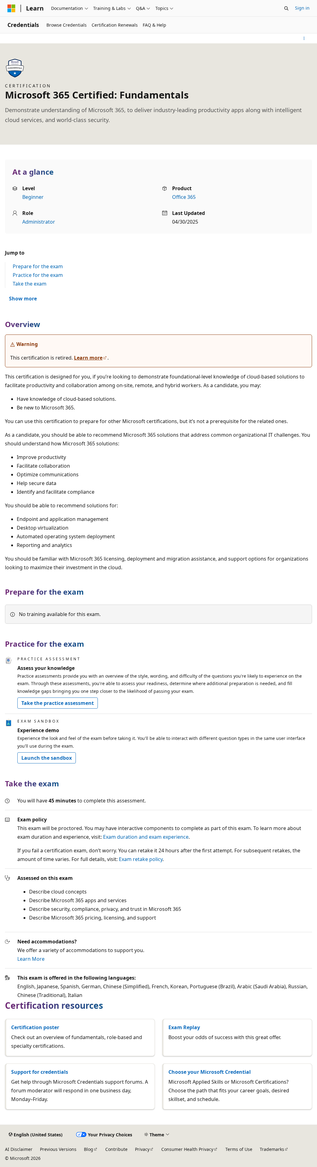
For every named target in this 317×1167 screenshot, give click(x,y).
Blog (88, 1149)
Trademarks (272, 1149)
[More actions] (304, 38)
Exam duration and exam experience (146, 836)
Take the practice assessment (57, 703)
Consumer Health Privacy (187, 1149)
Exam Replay (184, 1027)
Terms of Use (238, 1149)
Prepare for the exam (38, 266)
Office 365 (184, 197)
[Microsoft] (11, 8)
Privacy (142, 1149)
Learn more (88, 357)
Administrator (38, 221)
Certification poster (35, 1027)
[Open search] (286, 8)
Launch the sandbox (46, 757)
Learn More (31, 958)
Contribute (116, 1149)
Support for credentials (39, 1072)
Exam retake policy (141, 859)
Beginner (33, 197)
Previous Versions (58, 1149)
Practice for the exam (38, 275)
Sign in (302, 8)
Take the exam (29, 283)
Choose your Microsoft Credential (209, 1072)
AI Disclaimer (19, 1149)
